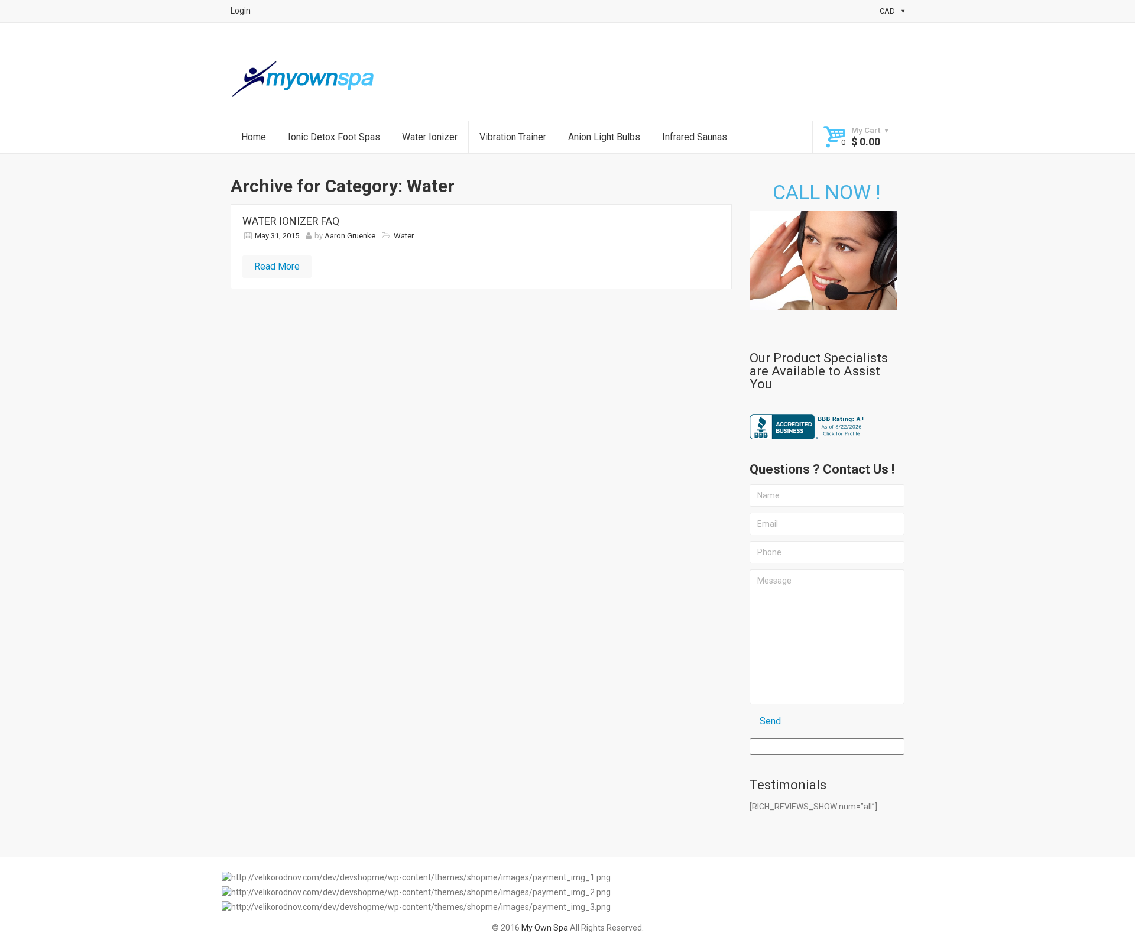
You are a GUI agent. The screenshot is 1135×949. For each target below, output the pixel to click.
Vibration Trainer (512, 136)
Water (404, 235)
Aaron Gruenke (350, 235)
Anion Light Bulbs (604, 136)
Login (241, 10)
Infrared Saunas (694, 136)
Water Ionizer (430, 136)
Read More (277, 266)
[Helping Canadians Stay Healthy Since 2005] (304, 80)
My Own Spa (544, 927)
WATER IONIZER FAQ (290, 221)
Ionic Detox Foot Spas (334, 136)
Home (253, 136)
